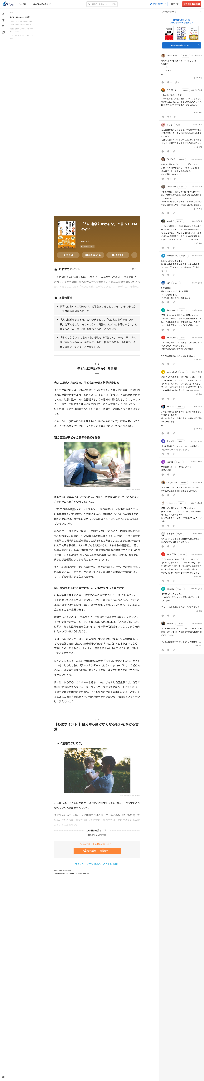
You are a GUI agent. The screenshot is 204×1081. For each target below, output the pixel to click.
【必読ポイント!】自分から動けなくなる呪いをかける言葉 (21, 23)
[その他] (134, 255)
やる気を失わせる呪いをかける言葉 (21, 37)
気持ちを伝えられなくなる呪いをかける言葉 (21, 30)
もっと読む (198, 78)
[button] (181, 69)
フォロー (185, 56)
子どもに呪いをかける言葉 (20, 17)
